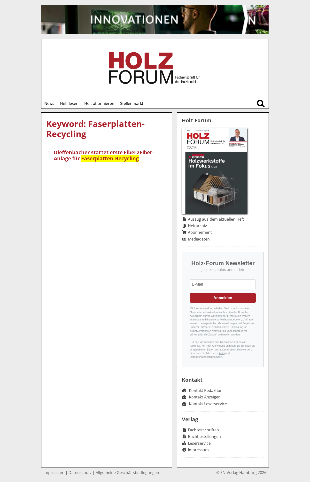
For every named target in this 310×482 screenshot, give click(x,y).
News (49, 103)
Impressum (198, 449)
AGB (222, 353)
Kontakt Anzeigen (205, 397)
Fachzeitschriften (203, 430)
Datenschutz (80, 472)
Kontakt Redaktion (206, 390)
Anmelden (222, 298)
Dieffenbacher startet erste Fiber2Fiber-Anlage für (104, 155)
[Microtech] (155, 19)
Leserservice (199, 443)
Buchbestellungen (204, 436)
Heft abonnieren (99, 103)
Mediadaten (199, 239)
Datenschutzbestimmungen (206, 356)
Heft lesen (69, 103)
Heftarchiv (197, 225)
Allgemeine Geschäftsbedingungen (127, 472)
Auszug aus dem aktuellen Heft (216, 219)
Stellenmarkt (131, 103)
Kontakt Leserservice (208, 403)
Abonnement (200, 232)
